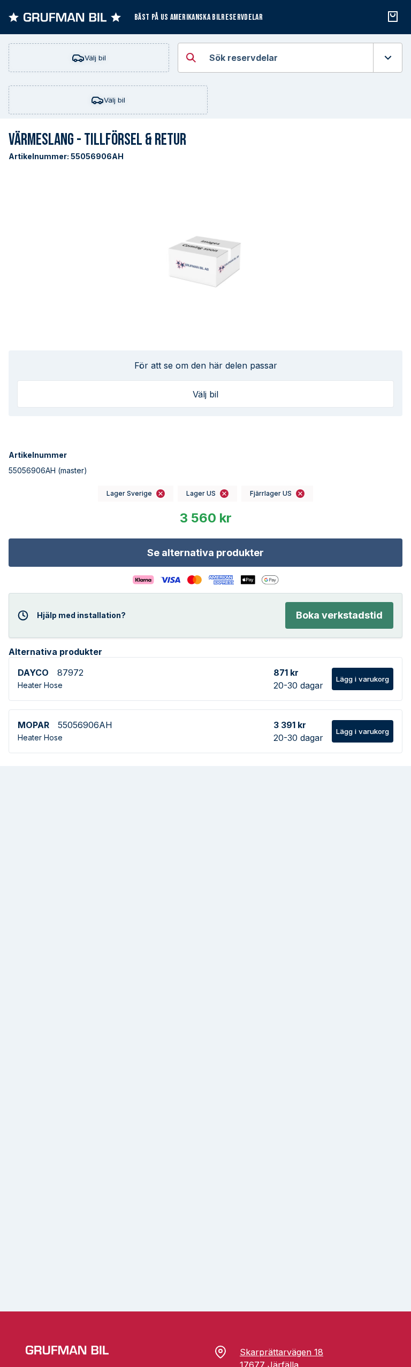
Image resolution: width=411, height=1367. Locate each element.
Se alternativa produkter (205, 552)
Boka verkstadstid (339, 615)
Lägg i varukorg (362, 679)
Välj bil (95, 57)
